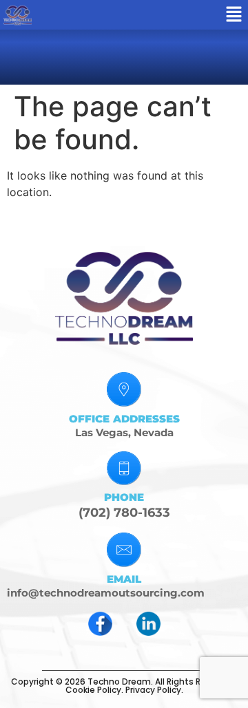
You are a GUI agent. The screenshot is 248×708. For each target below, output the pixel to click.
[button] (234, 15)
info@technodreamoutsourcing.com (106, 592)
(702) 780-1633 (124, 512)
